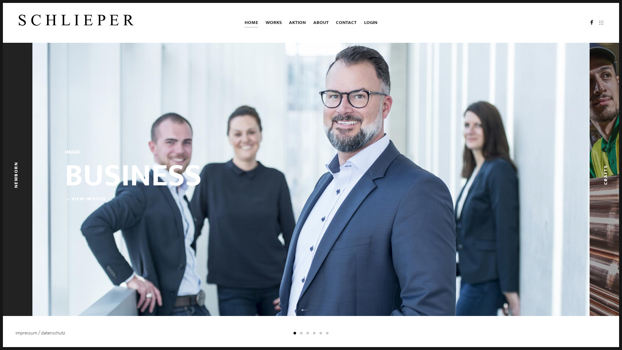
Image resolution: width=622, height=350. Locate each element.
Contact (346, 22)
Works (274, 22)
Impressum (27, 333)
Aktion (297, 22)
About (321, 22)
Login (370, 22)
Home (251, 22)
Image (72, 152)
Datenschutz (53, 333)
